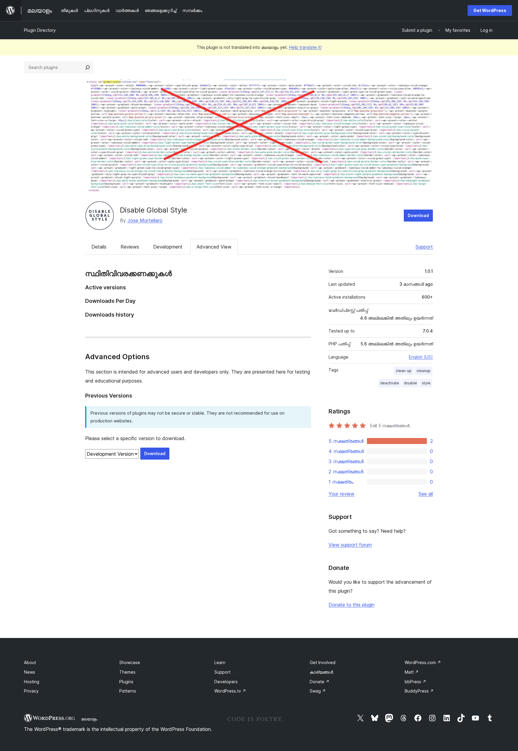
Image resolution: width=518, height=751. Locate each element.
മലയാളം (89, 719)
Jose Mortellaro (144, 220)
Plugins (126, 681)
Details (98, 247)
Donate (319, 681)
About (30, 662)
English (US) (421, 356)
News (29, 672)
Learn (219, 662)
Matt (412, 672)
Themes (127, 672)
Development (168, 247)
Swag (318, 690)
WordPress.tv (230, 690)
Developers (226, 681)
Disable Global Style (153, 210)
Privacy (31, 690)
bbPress (415, 681)
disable (410, 383)
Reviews (130, 247)
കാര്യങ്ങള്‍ (321, 672)
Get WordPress (489, 10)
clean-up (404, 370)
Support (424, 247)
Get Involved (322, 662)
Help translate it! (305, 47)
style (426, 383)
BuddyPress (419, 690)
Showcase (129, 662)
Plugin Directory (40, 30)
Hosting (31, 681)
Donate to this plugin (351, 605)
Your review (341, 494)
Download (418, 215)
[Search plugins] (88, 67)
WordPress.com (423, 662)
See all (425, 494)
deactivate (389, 383)
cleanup (423, 370)
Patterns (127, 690)
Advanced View (214, 247)
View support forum (350, 545)
